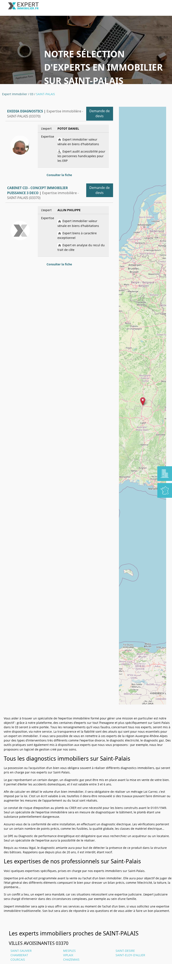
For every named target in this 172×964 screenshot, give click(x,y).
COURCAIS (17, 959)
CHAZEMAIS (71, 959)
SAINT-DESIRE (125, 951)
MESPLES (69, 951)
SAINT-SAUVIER (21, 951)
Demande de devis (99, 113)
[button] (142, 401)
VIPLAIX (68, 955)
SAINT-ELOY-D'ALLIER (130, 955)
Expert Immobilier (14, 94)
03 (31, 94)
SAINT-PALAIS (45, 94)
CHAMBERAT (19, 955)
